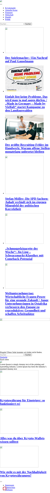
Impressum (9, 485)
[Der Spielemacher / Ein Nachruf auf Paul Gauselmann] (27, 40)
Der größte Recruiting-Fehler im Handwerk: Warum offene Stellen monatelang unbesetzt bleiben (27, 148)
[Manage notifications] (5, 488)
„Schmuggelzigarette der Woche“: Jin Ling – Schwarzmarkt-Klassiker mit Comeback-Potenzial (24, 253)
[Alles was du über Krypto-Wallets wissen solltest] (25, 421)
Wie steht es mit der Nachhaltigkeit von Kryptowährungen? (23, 473)
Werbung (9, 490)
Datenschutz (10, 487)
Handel (8, 17)
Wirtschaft (9, 15)
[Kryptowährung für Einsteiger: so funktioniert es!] (25, 383)
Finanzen (9, 12)
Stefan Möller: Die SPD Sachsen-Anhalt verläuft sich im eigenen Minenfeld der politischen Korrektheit (26, 204)
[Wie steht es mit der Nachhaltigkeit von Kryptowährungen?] (25, 457)
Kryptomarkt (10, 8)
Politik (7, 19)
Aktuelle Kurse (11, 10)
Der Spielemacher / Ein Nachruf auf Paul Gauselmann (26, 59)
